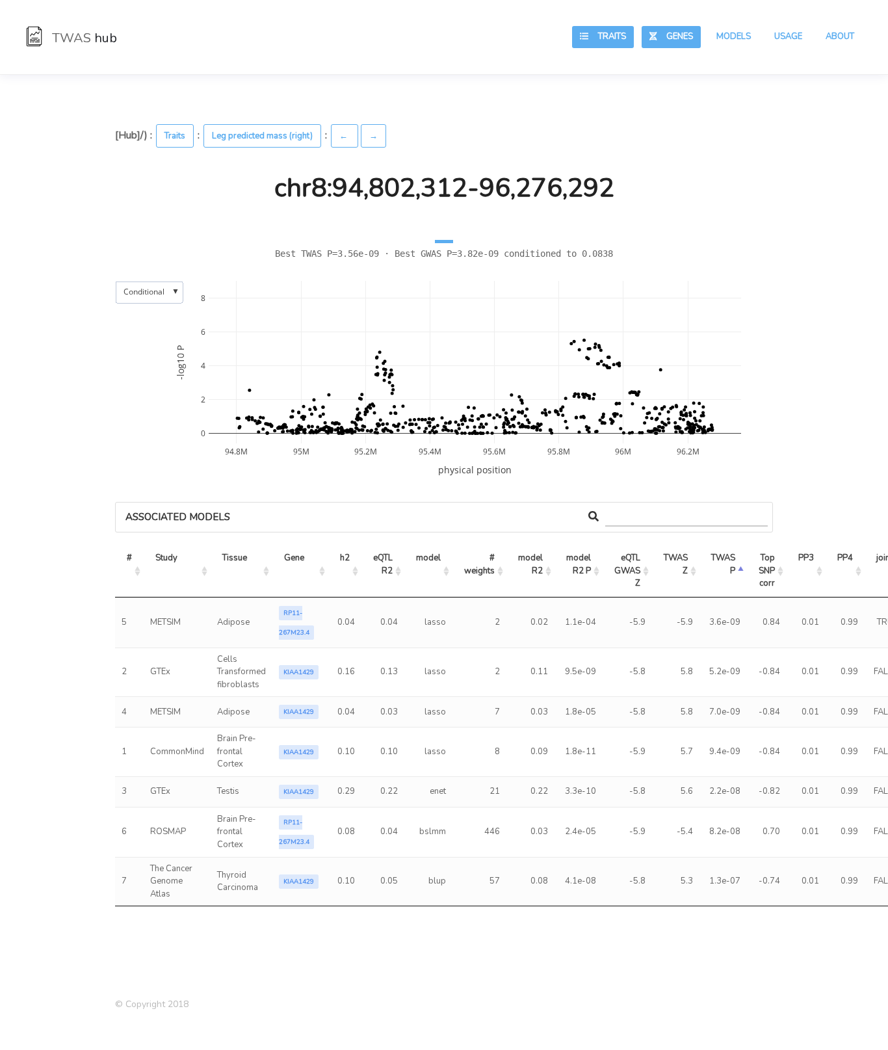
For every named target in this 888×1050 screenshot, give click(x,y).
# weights (480, 564)
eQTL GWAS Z (628, 570)
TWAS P (724, 564)
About (840, 36)
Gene (294, 558)
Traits (607, 36)
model (428, 558)
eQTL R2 (384, 564)
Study (166, 558)
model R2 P (579, 564)
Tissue (234, 558)
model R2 (531, 564)
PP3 (806, 558)
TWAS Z (677, 564)
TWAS (83, 38)
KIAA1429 (298, 672)
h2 (345, 558)
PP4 (845, 558)
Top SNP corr (768, 570)
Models (733, 36)
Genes (675, 36)
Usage (788, 36)
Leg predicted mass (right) (262, 136)
